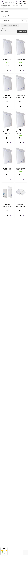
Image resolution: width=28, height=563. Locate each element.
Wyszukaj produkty (22, 31)
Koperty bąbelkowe (4, 7)
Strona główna (4, 5)
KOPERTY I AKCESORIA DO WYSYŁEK (15, 5)
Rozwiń (23, 21)
